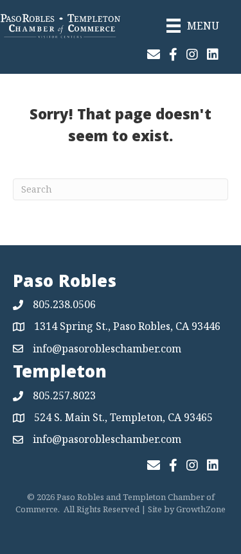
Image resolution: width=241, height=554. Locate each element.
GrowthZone (201, 509)
